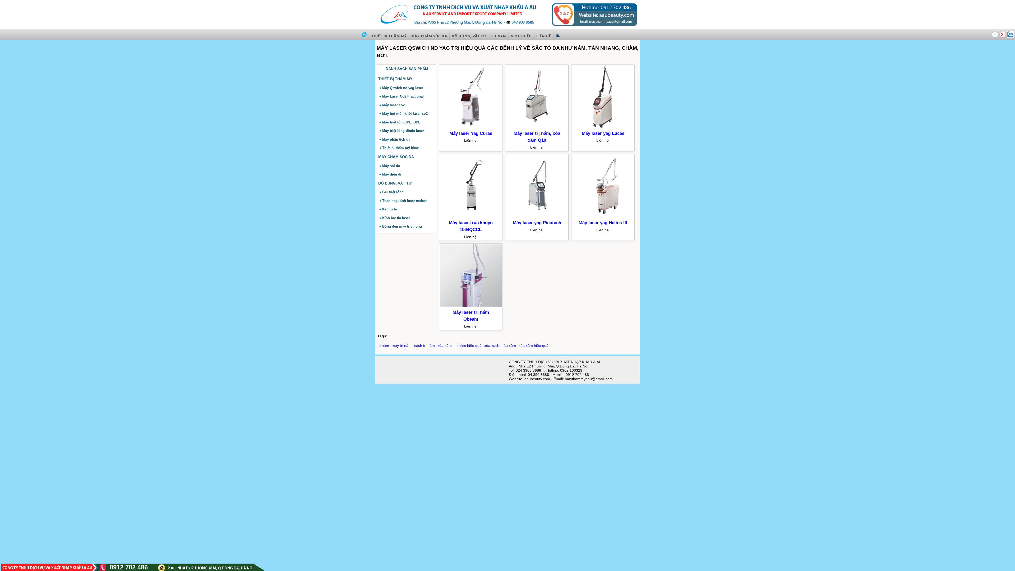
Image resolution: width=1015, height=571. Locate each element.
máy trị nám (402, 345)
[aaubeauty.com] (507, 27)
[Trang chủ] (364, 36)
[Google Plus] (1003, 36)
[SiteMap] (557, 36)
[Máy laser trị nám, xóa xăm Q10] (537, 127)
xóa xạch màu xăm (500, 345)
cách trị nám (424, 345)
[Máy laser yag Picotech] (537, 216)
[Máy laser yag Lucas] (603, 127)
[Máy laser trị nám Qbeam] (471, 306)
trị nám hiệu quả (468, 345)
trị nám (383, 345)
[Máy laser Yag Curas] (471, 127)
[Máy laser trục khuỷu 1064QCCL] (471, 216)
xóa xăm (444, 345)
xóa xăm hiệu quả (533, 345)
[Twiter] (1010, 36)
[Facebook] (995, 36)
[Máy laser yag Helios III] (603, 216)
